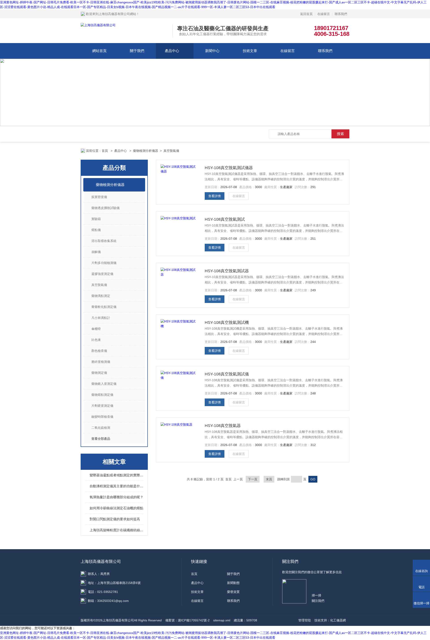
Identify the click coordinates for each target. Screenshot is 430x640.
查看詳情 (214, 196)
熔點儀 (96, 230)
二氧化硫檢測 (100, 427)
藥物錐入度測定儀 (103, 383)
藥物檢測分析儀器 (145, 150)
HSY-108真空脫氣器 (223, 425)
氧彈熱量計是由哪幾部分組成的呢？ (116, 497)
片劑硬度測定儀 (102, 405)
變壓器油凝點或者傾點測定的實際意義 (116, 475)
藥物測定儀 (99, 372)
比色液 (96, 340)
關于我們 (137, 51)
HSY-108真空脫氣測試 (225, 219)
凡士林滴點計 (100, 318)
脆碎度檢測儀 (100, 362)
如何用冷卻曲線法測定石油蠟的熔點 (116, 508)
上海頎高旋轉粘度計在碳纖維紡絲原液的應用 (116, 530)
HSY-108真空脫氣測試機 (227, 322)
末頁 (269, 479)
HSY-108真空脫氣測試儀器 (229, 167)
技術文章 (250, 51)
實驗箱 (96, 219)
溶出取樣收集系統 (103, 241)
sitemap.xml (221, 620)
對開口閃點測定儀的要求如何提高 (115, 519)
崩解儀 (96, 252)
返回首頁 (306, 14)
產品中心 (172, 51)
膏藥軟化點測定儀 (103, 307)
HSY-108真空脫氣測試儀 (227, 374)
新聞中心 (212, 51)
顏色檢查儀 (99, 351)
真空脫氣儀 (171, 150)
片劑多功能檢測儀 (103, 263)
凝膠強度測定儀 (102, 274)
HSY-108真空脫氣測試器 (227, 271)
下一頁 (252, 479)
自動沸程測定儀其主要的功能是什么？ (116, 486)
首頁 (105, 150)
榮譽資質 (233, 592)
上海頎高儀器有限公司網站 (117, 14)
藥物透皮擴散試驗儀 (105, 208)
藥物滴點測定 (100, 296)
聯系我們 (341, 14)
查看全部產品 (100, 438)
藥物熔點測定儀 (102, 394)
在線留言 (323, 14)
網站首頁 (99, 51)
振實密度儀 (99, 197)
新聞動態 (233, 583)
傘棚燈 (96, 329)
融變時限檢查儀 (102, 416)
